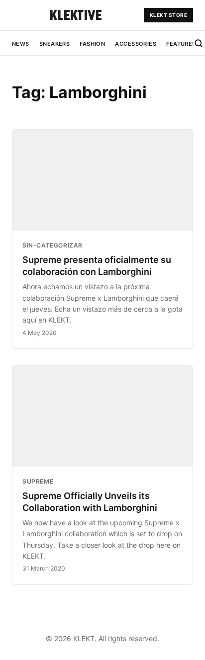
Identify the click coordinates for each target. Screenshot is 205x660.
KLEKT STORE (169, 15)
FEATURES (181, 43)
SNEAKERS (54, 43)
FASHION (92, 43)
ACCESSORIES (135, 43)
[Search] (198, 43)
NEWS (20, 43)
